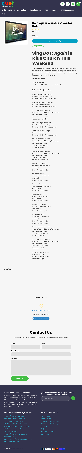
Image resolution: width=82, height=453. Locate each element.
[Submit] (73, 398)
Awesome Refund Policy (49, 424)
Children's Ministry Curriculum (14, 416)
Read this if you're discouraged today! (18, 439)
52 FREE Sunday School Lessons (15, 424)
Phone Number (16, 351)
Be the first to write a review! (41, 318)
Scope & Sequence (11, 431)
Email (44, 344)
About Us (44, 426)
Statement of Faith (47, 431)
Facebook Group (10, 437)
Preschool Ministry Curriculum (15, 419)
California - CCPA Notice (50, 421)
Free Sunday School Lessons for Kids (17, 426)
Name (13, 344)
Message (14, 358)
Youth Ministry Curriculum (13, 421)
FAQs (43, 429)
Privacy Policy (46, 416)
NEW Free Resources (11, 442)
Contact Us (45, 434)
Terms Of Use (46, 419)
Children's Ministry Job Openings (16, 434)
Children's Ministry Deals (16, 449)
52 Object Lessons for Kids (13, 429)
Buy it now (38, 46)
